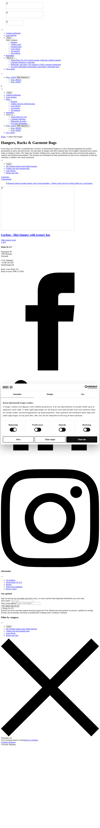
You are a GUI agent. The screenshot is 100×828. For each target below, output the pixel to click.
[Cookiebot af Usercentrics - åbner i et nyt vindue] (86, 387)
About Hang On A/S (14, 582)
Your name (5, 601)
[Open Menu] (2, 29)
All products (10, 580)
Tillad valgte (50, 439)
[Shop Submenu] (13, 38)
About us (10, 58)
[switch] (37, 430)
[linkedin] (50, 468)
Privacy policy (11, 589)
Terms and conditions (14, 587)
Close (9, 93)
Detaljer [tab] (50, 394)
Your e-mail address (9, 603)
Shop (8, 38)
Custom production (13, 33)
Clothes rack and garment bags (18, 168)
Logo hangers (11, 35)
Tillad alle (82, 439)
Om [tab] (82, 394)
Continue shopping (8, 742)
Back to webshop (31, 740)
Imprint (8, 585)
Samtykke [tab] (17, 394)
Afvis (18, 439)
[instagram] (50, 566)
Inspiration (10, 55)
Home (3, 137)
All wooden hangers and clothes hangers (21, 166)
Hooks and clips (12, 173)
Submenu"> (23, 77)
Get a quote (10, 69)
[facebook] (50, 370)
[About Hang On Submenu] (16, 58)
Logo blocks (10, 171)
